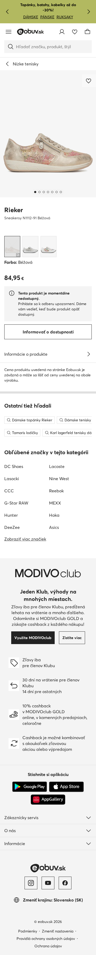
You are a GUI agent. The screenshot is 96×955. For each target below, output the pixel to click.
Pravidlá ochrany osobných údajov (46, 938)
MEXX (55, 503)
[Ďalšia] (88, 11)
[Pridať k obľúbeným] (89, 80)
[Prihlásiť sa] (61, 31)
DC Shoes (13, 466)
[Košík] (87, 31)
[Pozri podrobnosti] (88, 354)
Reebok (56, 490)
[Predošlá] (7, 11)
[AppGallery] (48, 799)
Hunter (11, 515)
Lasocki (11, 478)
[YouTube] (48, 883)
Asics (54, 527)
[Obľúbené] (74, 31)
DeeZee (12, 527)
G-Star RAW (16, 503)
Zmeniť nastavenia (57, 931)
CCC (9, 490)
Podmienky (27, 931)
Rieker (13, 210)
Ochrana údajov (48, 946)
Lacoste (57, 466)
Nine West (59, 478)
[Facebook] (65, 883)
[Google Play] (29, 787)
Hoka (54, 515)
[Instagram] (31, 883)
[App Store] (66, 787)
